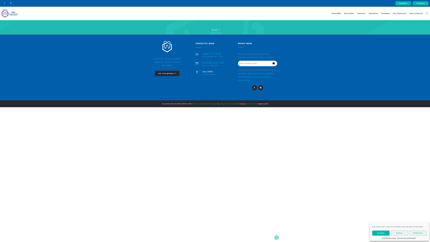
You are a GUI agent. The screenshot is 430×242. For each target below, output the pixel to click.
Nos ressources (399, 13)
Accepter (381, 233)
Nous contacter (416, 13)
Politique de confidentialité (406, 238)
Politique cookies (198, 104)
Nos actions (349, 13)
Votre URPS (336, 13)
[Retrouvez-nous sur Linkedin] (11, 3)
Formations (373, 13)
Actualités (385, 13)
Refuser (399, 233)
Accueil (214, 30)
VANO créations (251, 104)
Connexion (420, 3)
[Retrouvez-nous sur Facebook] (4, 3)
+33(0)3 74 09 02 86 (211, 54)
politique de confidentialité (228, 104)
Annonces (361, 13)
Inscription (403, 3)
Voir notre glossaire (166, 73)
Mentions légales (211, 104)
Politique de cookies (389, 238)
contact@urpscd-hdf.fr (213, 62)
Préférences (418, 233)
